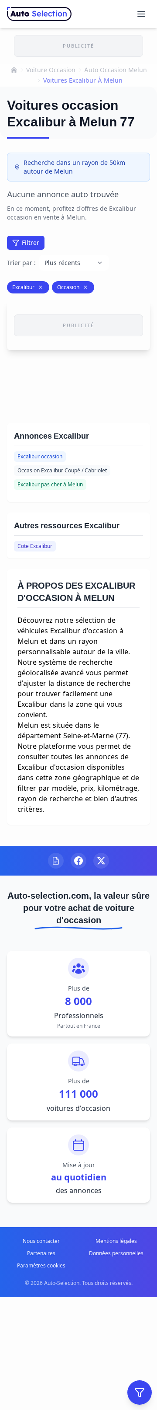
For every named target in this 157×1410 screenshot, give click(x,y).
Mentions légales (116, 1241)
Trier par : (21, 262)
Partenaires (41, 1253)
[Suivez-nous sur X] (101, 861)
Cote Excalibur (34, 546)
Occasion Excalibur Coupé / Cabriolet (62, 470)
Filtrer (30, 242)
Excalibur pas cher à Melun (50, 484)
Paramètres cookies (41, 1265)
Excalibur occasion (39, 456)
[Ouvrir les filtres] (139, 1392)
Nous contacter (41, 1241)
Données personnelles (116, 1253)
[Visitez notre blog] (56, 861)
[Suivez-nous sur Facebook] (78, 861)
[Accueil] (13, 69)
